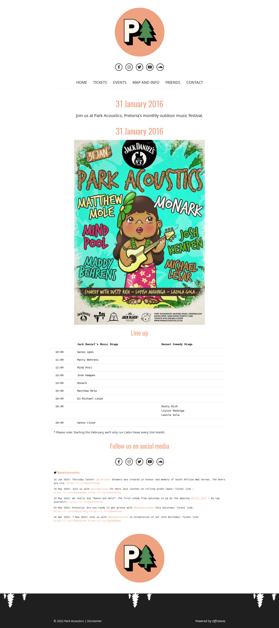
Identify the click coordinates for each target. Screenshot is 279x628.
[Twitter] (140, 69)
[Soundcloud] (160, 69)
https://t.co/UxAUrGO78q (104, 492)
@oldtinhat (104, 479)
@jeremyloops (99, 489)
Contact (194, 82)
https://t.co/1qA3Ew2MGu (104, 521)
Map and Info (146, 82)
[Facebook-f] (119, 69)
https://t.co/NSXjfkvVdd (83, 483)
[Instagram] (129, 69)
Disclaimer (94, 621)
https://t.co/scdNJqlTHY (70, 511)
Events (119, 82)
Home (81, 82)
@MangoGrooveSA (144, 507)
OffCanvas (218, 621)
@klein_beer (199, 498)
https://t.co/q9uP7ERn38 (85, 502)
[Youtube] (150, 69)
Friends (172, 82)
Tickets (100, 82)
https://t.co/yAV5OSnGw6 (70, 492)
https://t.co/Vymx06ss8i (105, 511)
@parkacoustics (68, 472)
